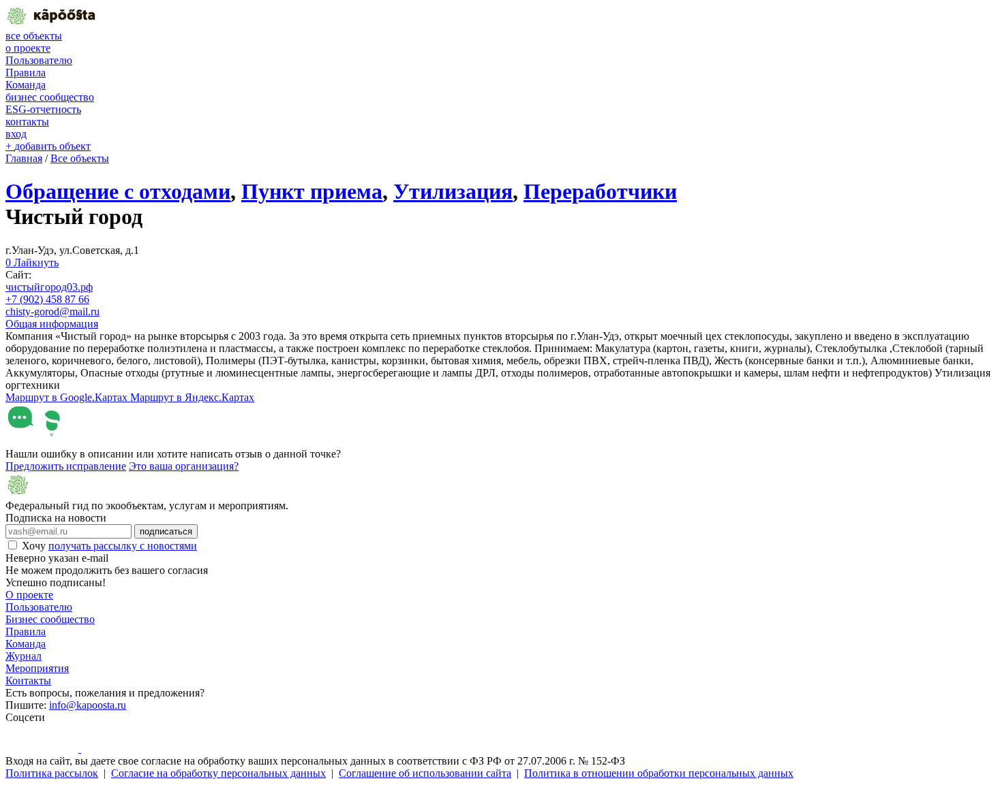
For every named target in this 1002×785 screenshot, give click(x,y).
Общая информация (51, 324)
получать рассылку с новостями (122, 545)
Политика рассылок (51, 773)
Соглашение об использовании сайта (425, 773)
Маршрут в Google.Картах (67, 397)
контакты (27, 121)
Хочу (109, 545)
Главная (23, 158)
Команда (25, 85)
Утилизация (453, 191)
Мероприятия (37, 668)
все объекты (33, 36)
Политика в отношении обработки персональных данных (658, 773)
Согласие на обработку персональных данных (218, 773)
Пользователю (38, 60)
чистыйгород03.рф (49, 287)
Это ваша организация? (184, 466)
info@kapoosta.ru (87, 705)
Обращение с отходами (117, 191)
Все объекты (79, 158)
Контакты (28, 680)
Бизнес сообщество (50, 619)
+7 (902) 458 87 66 (47, 299)
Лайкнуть (32, 262)
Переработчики (600, 191)
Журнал (23, 656)
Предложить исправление (65, 466)
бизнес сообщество (49, 97)
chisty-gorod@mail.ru (52, 311)
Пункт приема (311, 191)
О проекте (29, 594)
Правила (25, 72)
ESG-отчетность (43, 109)
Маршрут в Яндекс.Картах (192, 397)
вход (16, 134)
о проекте (27, 48)
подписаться (166, 531)
